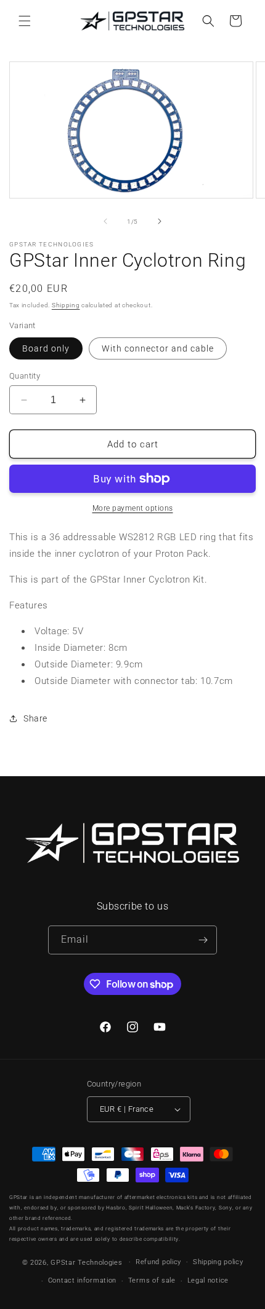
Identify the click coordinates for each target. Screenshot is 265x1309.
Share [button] (35, 718)
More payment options (132, 508)
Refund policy (158, 1262)
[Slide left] (105, 221)
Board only (46, 348)
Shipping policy (218, 1262)
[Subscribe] (202, 940)
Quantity (24, 375)
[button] (24, 20)
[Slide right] (159, 221)
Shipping (66, 305)
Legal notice (208, 1280)
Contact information (82, 1280)
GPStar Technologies (86, 1262)
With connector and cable (158, 348)
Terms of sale (152, 1280)
